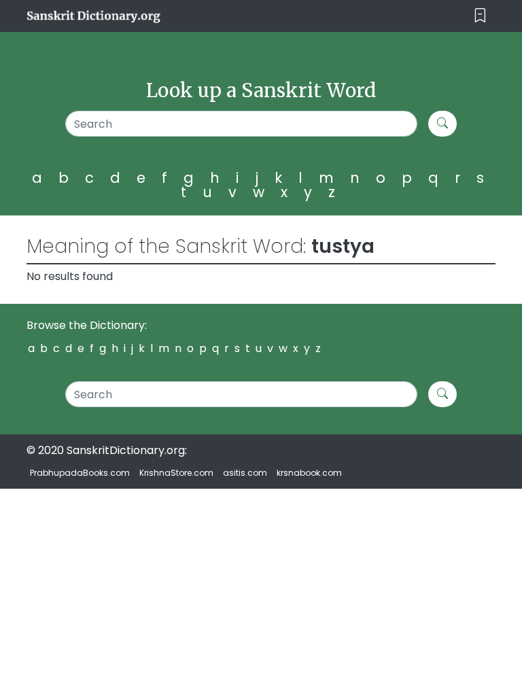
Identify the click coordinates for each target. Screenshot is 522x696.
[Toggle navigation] (480, 16)
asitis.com (245, 472)
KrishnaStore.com (176, 472)
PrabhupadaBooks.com (80, 472)
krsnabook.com (309, 472)
